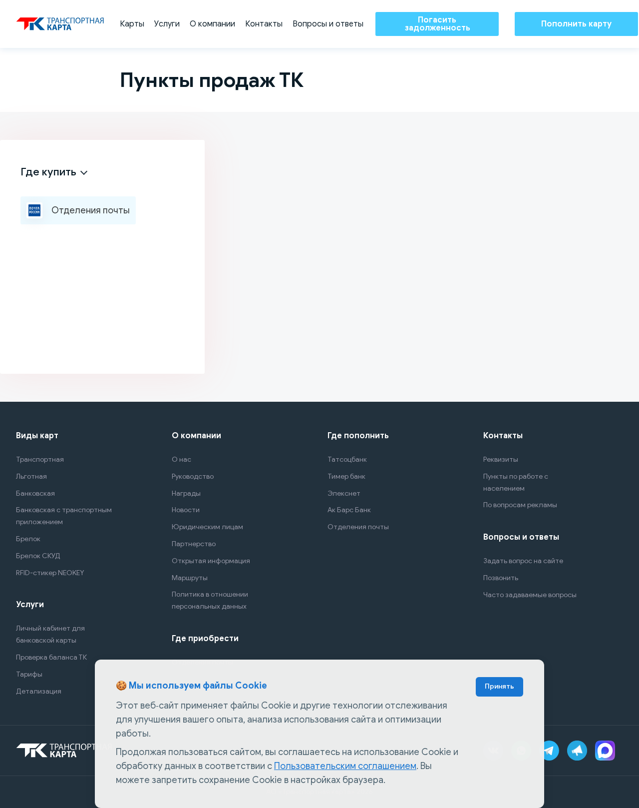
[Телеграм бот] (549, 751)
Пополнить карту (576, 24)
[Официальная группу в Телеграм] (577, 751)
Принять (499, 686)
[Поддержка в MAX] (605, 751)
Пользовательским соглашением (345, 766)
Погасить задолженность (437, 24)
